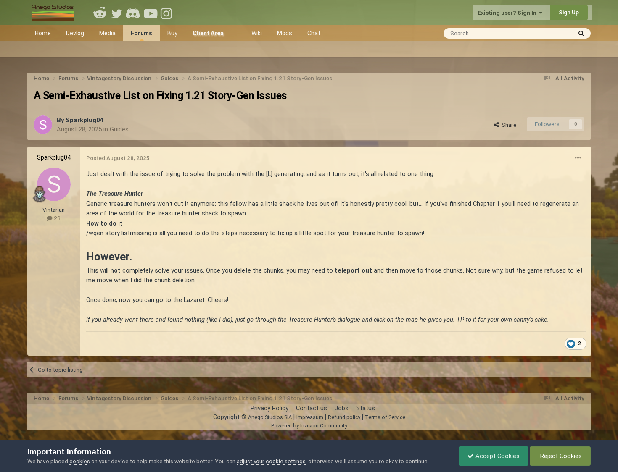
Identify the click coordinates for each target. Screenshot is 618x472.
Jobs (342, 408)
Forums (141, 33)
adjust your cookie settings (271, 461)
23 (57, 218)
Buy (172, 33)
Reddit (100, 12)
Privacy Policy (269, 408)
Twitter (116, 12)
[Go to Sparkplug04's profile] (43, 124)
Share (508, 124)
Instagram (167, 12)
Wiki (256, 33)
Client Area (208, 33)
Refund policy (344, 417)
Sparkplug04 (84, 120)
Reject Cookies (560, 456)
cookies (79, 461)
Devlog (75, 33)
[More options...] (578, 158)
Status (365, 408)
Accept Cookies (497, 456)
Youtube (150, 12)
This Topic (547, 33)
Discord (133, 12)
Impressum (309, 417)
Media (107, 33)
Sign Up (569, 12)
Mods (284, 33)
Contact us (311, 408)
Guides (119, 129)
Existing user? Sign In (508, 12)
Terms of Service (385, 417)
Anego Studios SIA (270, 417)
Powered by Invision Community (309, 425)
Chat (313, 33)
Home (43, 33)
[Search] (581, 33)
